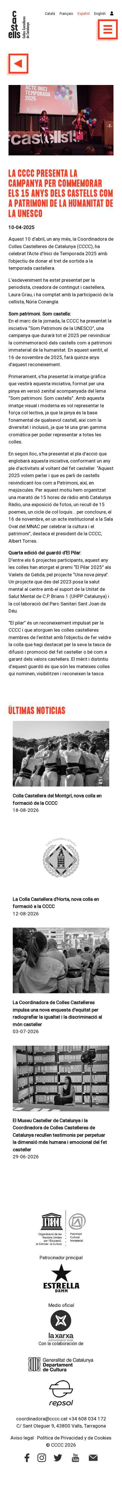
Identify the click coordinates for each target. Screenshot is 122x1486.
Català (50, 14)
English (100, 14)
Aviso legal (22, 1438)
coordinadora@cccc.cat (42, 1419)
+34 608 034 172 (87, 1419)
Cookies (103, 1438)
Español (83, 14)
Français (66, 14)
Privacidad (72, 1438)
